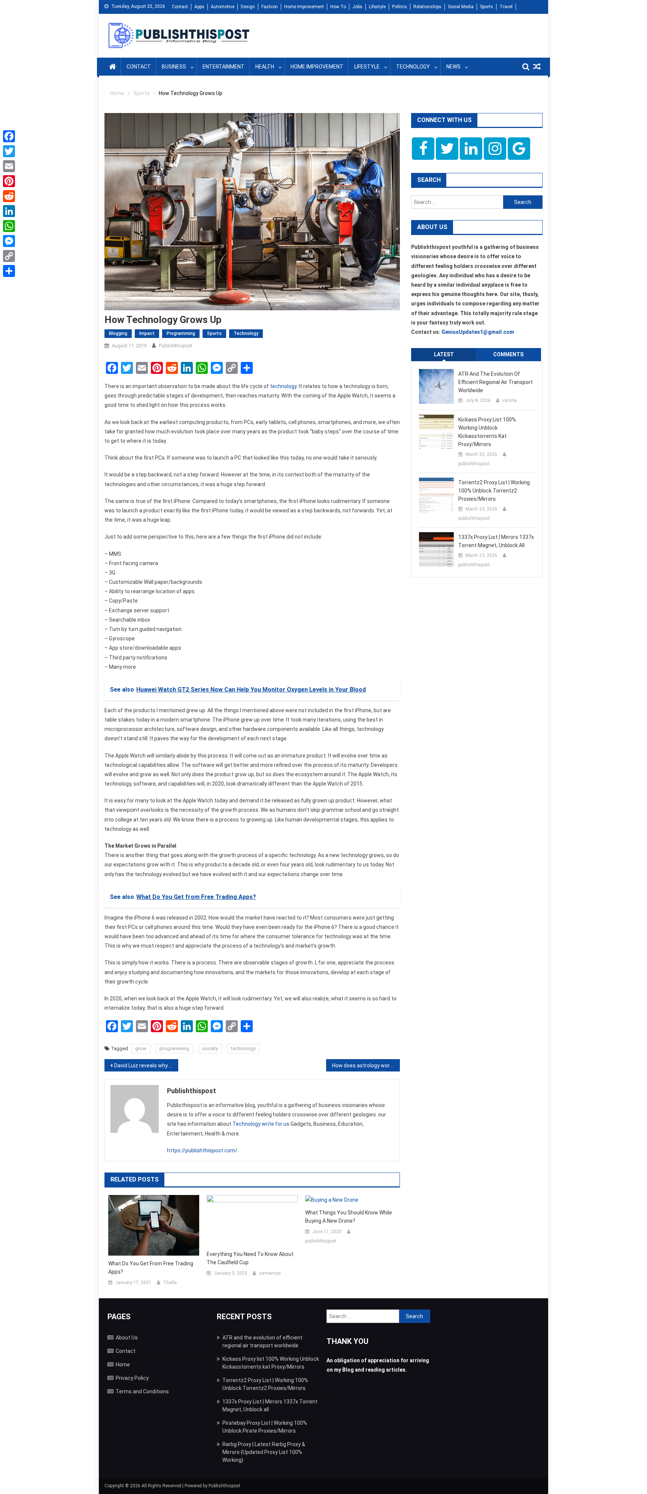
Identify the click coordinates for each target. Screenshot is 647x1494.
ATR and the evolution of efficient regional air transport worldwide (495, 382)
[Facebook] (8, 136)
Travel (506, 6)
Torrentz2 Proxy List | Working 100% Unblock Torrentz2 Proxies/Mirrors (494, 490)
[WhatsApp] (8, 226)
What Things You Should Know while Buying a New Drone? (348, 1217)
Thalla (170, 1282)
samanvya (270, 1273)
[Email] (8, 166)
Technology (413, 67)
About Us (127, 1338)
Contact (180, 6)
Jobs (357, 6)
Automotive (222, 6)
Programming (181, 333)
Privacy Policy (132, 1378)
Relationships (427, 6)
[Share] (8, 270)
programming (174, 1048)
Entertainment (223, 67)
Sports (486, 6)
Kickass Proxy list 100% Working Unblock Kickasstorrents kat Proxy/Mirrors (487, 432)
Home (123, 1365)
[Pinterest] (8, 181)
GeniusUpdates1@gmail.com (477, 332)
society (210, 1048)
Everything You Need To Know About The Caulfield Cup (250, 1258)
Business (174, 67)
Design (248, 6)
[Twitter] (8, 151)
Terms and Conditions (142, 1391)
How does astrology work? (363, 1065)
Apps (199, 6)
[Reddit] (8, 196)
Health (264, 67)
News (453, 67)
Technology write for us (261, 1124)
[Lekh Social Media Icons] (423, 148)
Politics (399, 6)
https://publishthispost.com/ (202, 1150)
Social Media (461, 6)
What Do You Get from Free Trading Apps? (150, 1267)
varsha (509, 400)
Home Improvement (304, 6)
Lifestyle (377, 6)
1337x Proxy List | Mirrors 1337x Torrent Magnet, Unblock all (496, 541)
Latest (444, 354)
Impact (147, 333)
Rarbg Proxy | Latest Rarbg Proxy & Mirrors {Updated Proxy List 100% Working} (263, 1452)
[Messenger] (8, 241)
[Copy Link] (8, 256)
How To (338, 6)
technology (283, 386)
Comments (508, 354)
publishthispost (175, 345)
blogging (118, 333)
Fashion (269, 6)
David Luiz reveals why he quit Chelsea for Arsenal (146, 1065)
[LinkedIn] (8, 211)
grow (140, 1048)
